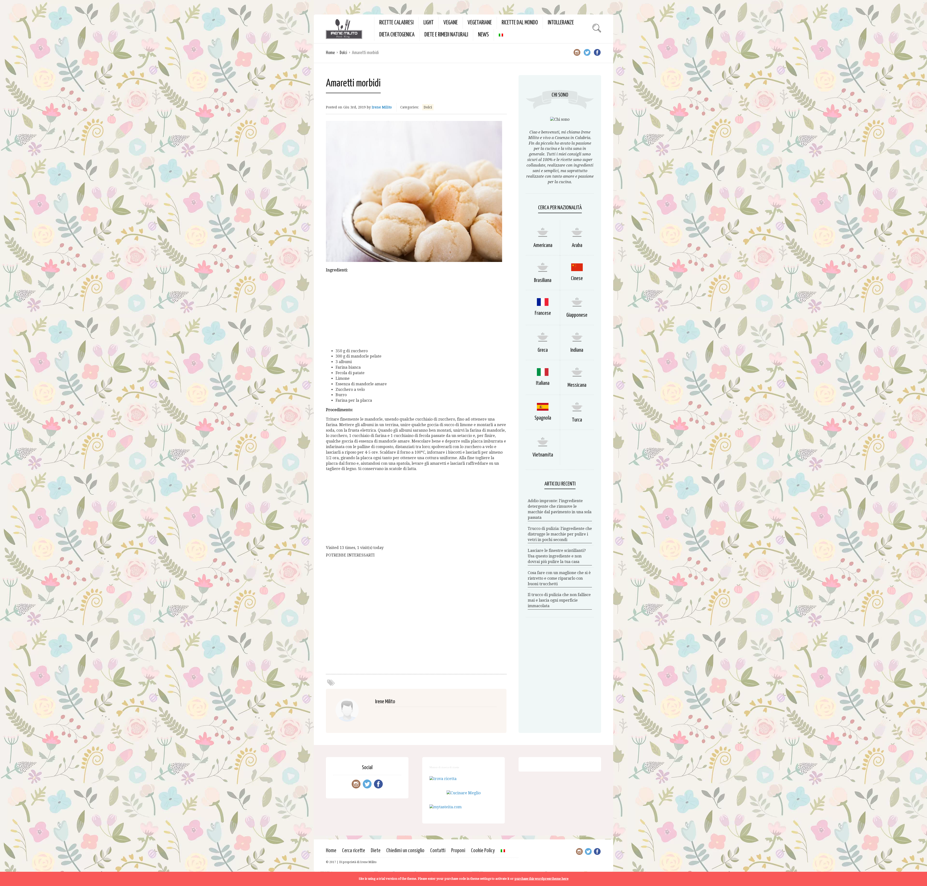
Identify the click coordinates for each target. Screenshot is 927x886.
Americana (542, 245)
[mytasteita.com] (445, 807)
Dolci (343, 52)
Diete (375, 850)
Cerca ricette (353, 850)
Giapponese (576, 315)
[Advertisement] (416, 311)
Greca (543, 350)
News (483, 35)
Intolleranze (561, 23)
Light (428, 23)
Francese (543, 313)
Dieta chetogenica (396, 35)
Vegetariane (480, 23)
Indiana (576, 350)
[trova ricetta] (442, 778)
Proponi (458, 850)
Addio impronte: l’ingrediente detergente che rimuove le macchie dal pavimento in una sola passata (559, 509)
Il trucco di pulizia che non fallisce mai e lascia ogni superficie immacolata (559, 600)
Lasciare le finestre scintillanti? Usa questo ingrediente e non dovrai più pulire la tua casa (557, 556)
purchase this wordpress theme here (541, 878)
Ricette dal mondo (520, 23)
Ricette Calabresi (396, 23)
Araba (577, 245)
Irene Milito (382, 107)
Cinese (577, 278)
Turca (577, 420)
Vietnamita (543, 455)
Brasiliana (542, 280)
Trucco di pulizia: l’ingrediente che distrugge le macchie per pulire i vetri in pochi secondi (560, 534)
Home (330, 52)
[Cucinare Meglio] (464, 793)
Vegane (450, 23)
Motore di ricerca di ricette (444, 767)
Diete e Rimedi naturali (446, 35)
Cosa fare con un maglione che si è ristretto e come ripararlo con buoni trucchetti (559, 578)
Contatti (437, 850)
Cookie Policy (483, 850)
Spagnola (542, 418)
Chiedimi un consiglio (405, 850)
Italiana (542, 383)
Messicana (577, 385)
